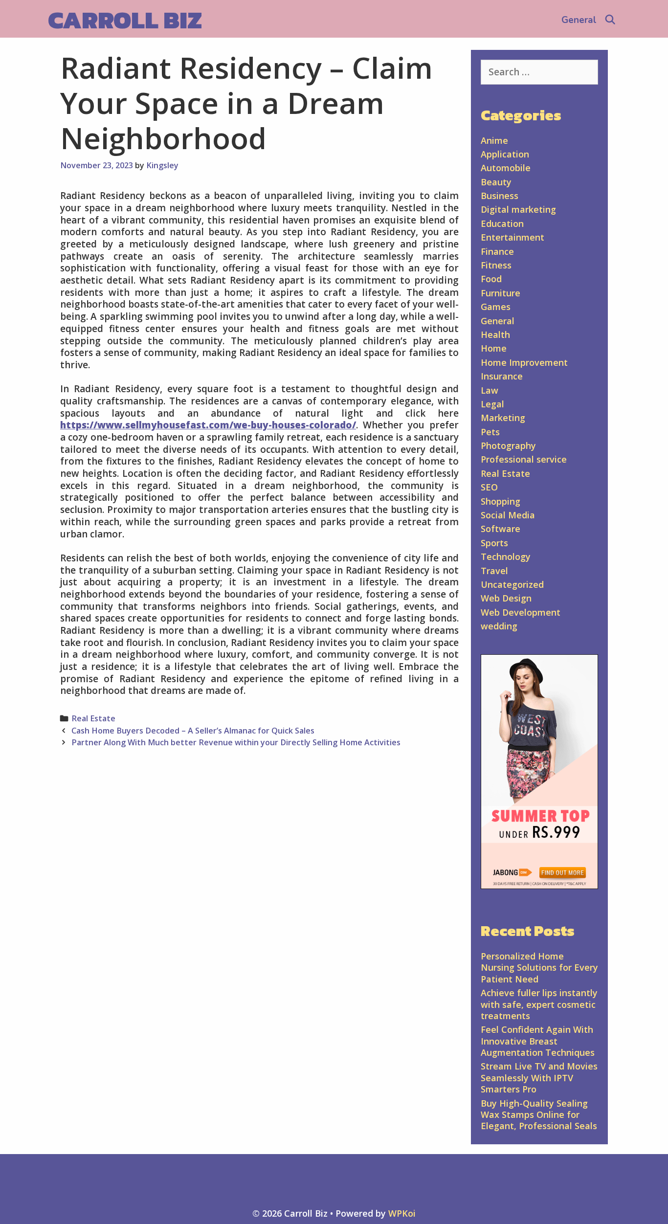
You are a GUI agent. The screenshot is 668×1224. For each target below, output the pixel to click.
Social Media (508, 515)
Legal (492, 404)
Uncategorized (512, 584)
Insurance (502, 376)
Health (495, 334)
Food (491, 279)
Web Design (506, 598)
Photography (508, 445)
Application (505, 154)
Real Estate (93, 718)
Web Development (520, 612)
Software (500, 528)
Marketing (503, 417)
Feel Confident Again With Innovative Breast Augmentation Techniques (538, 1041)
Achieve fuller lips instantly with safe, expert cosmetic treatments (539, 1004)
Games (496, 306)
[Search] (610, 20)
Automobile (506, 168)
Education (502, 223)
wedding (499, 626)
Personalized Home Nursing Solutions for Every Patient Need (539, 967)
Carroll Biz (125, 19)
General (579, 20)
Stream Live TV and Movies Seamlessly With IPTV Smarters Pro (539, 1077)
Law (489, 390)
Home (494, 348)
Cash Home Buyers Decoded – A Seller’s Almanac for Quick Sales (192, 730)
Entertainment (512, 237)
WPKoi (402, 1213)
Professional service (524, 459)
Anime (494, 140)
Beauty (496, 182)
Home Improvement (524, 362)
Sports (494, 543)
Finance (497, 251)
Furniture (500, 293)
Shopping (500, 501)
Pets (490, 432)
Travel (494, 571)
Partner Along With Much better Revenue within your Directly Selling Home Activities (236, 742)
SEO (489, 487)
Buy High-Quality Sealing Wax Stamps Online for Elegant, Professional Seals (539, 1114)
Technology (506, 556)
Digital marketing (518, 209)
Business (499, 195)
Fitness (496, 265)
